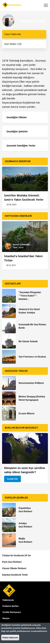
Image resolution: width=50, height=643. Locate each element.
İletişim (5, 618)
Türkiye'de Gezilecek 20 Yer (16, 555)
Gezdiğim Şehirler (17, 131)
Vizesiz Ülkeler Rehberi (14, 568)
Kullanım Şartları (10, 606)
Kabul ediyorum (10, 637)
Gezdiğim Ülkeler (17, 117)
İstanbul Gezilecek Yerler (15, 575)
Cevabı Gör (12, 479)
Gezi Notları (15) (13, 44)
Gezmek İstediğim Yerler (21, 145)
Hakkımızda (8, 600)
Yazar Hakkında (12, 34)
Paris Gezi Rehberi (12, 562)
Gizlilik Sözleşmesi (11, 612)
